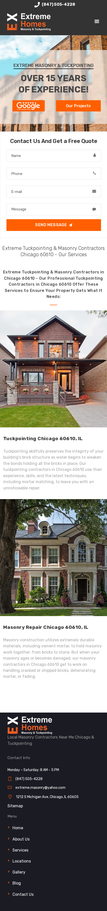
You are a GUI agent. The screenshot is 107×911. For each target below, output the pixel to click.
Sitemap (15, 806)
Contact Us (23, 894)
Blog (16, 883)
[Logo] (29, 15)
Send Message (51, 224)
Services (20, 850)
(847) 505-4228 (58, 4)
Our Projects (78, 105)
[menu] (97, 21)
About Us (21, 839)
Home (17, 828)
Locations (21, 861)
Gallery (18, 872)
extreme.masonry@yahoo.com (40, 788)
